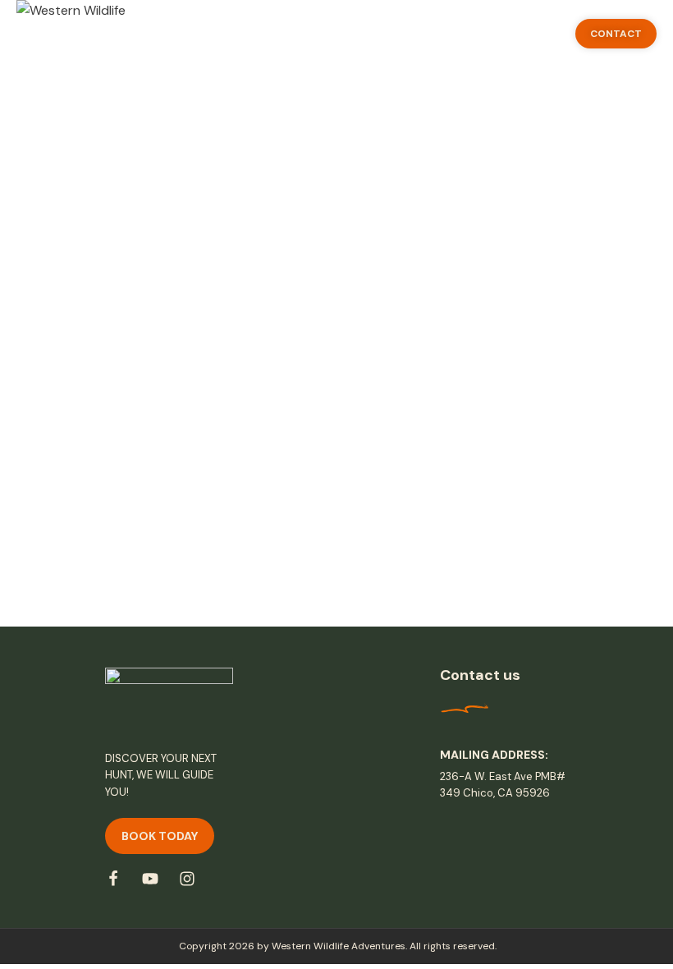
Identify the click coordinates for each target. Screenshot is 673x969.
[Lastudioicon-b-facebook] (113, 878)
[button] (616, 33)
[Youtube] (150, 878)
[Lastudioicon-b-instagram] (187, 878)
